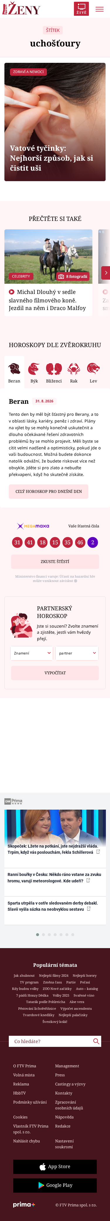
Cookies (20, 1117)
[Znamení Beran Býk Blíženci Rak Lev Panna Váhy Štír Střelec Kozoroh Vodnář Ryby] (31, 653)
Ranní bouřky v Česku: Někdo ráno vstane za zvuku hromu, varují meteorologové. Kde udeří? (54, 877)
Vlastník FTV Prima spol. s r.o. (30, 1129)
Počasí (85, 982)
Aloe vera (77, 1002)
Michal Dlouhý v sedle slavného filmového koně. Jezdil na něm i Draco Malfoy (47, 299)
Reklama (21, 1084)
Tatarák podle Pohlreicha (45, 1002)
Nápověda (64, 1117)
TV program (29, 982)
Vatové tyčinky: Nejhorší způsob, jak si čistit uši (51, 158)
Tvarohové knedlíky (38, 1015)
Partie (71, 982)
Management (67, 1065)
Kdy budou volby (25, 988)
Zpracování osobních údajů (69, 1105)
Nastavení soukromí (64, 1143)
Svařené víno (84, 995)
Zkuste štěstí (55, 561)
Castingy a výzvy (70, 1084)
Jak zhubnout (24, 975)
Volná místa (24, 1075)
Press (60, 1075)
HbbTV (19, 1093)
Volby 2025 (61, 995)
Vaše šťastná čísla (83, 526)
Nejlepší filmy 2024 (53, 975)
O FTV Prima (24, 1065)
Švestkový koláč (55, 1021)
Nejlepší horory (85, 975)
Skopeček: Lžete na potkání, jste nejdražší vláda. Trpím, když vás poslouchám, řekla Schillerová (53, 849)
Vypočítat (55, 673)
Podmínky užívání (30, 1102)
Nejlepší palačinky (73, 1015)
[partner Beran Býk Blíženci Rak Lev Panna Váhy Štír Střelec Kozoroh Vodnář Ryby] (77, 653)
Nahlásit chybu (26, 1141)
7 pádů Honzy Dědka (32, 995)
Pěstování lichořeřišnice (37, 1008)
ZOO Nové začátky (57, 988)
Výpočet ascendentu (76, 1008)
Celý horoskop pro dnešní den (49, 491)
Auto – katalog (87, 988)
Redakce (62, 1126)
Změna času (52, 982)
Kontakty (63, 1093)
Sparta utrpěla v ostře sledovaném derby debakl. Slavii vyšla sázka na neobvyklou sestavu (53, 906)
